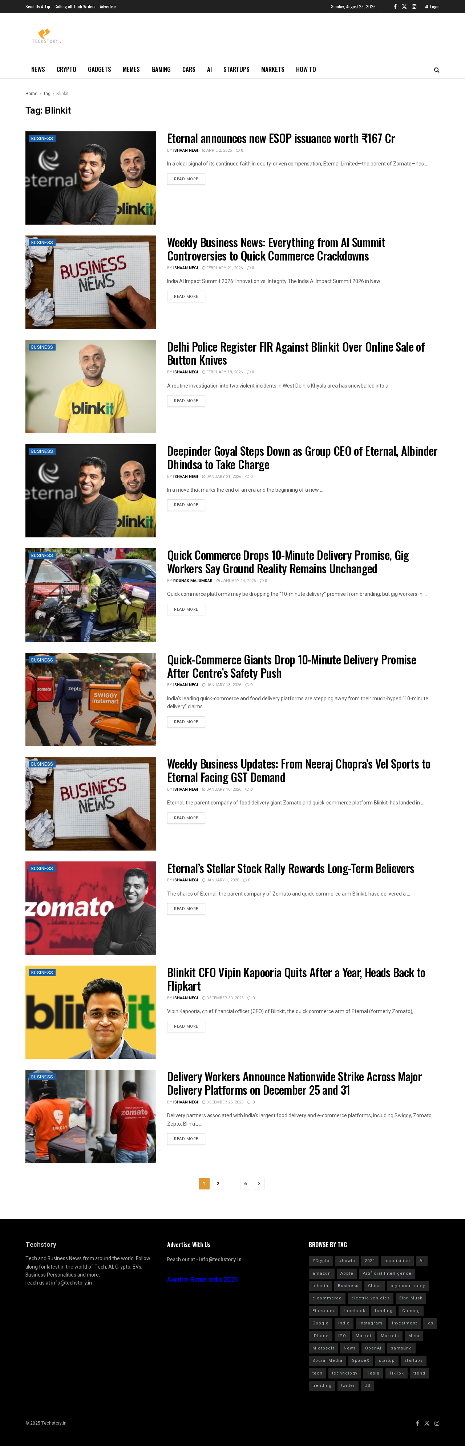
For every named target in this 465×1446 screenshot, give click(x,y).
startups (413, 1360)
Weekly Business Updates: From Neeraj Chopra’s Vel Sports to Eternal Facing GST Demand (298, 770)
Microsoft (323, 1348)
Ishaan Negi (185, 150)
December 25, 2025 (224, 1102)
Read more (186, 179)
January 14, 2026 (238, 581)
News (38, 69)
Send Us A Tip (37, 6)
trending (322, 1385)
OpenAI (373, 1348)
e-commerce (327, 1298)
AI (209, 69)
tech (317, 1373)
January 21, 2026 (223, 477)
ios (429, 1323)
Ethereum (323, 1311)
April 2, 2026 (218, 150)
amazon (321, 1273)
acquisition (397, 1261)
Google (320, 1323)
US (367, 1385)
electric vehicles (370, 1298)
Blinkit (62, 93)
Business (42, 138)
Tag (46, 93)
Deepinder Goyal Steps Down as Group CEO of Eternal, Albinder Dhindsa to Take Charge (302, 457)
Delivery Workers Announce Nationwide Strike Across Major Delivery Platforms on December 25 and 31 (294, 1083)
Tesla (373, 1373)
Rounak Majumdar (193, 581)
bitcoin (320, 1286)
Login (434, 6)
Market (363, 1336)
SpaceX (360, 1360)
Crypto (66, 69)
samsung (401, 1348)
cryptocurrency (408, 1286)
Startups (236, 69)
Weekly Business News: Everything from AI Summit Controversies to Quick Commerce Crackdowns (276, 248)
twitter (348, 1385)
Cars (188, 69)
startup (387, 1360)
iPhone (320, 1336)
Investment (404, 1323)
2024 (370, 1261)
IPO (342, 1336)
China (374, 1286)
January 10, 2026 (223, 789)
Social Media (327, 1360)
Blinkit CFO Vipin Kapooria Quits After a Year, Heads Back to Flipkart (296, 978)
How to (306, 69)
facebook (354, 1311)
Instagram (371, 1323)
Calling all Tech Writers (75, 6)
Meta (414, 1336)
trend (419, 1373)
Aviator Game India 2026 (202, 1279)
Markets (272, 69)
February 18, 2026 (224, 372)
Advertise (108, 6)
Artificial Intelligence (387, 1273)
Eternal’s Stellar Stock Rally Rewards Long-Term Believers (291, 867)
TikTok (396, 1373)
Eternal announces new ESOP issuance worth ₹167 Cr (281, 137)
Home (31, 93)
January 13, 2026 (223, 685)
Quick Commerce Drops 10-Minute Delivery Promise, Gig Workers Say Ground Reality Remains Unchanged (288, 561)
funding (384, 1311)
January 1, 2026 (222, 880)
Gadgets (99, 69)
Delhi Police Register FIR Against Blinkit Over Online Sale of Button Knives (296, 353)
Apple (346, 1273)
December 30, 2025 (224, 998)
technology (344, 1373)
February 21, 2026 (224, 268)
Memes (131, 69)
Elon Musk (410, 1298)
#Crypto (320, 1261)
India (344, 1323)
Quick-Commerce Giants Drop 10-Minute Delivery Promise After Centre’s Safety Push (291, 666)
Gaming (161, 69)
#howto (347, 1261)
